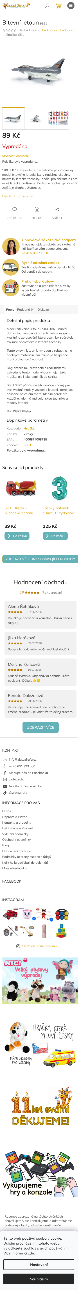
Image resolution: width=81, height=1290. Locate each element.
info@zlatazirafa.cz (22, 759)
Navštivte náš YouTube (25, 786)
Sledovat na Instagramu (39, 946)
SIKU (27, 445)
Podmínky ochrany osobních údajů (26, 857)
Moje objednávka (14, 868)
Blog (5, 845)
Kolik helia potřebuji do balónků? (25, 863)
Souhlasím (39, 1279)
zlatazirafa (16, 779)
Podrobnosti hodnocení (58, 30)
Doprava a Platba (14, 817)
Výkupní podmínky (15, 834)
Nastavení (39, 1264)
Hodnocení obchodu (41, 582)
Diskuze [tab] (43, 310)
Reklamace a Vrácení (17, 828)
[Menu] (70, 5)
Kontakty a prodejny (16, 822)
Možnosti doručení (15, 156)
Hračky (29, 428)
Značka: (15, 35)
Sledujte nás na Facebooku (28, 773)
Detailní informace (15, 196)
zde (31, 1253)
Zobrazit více (40, 727)
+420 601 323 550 (35, 253)
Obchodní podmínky (16, 840)
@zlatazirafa (18, 793)
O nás (6, 811)
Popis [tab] (10, 310)
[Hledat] (47, 5)
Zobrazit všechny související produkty (40, 559)
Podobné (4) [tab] (25, 310)
